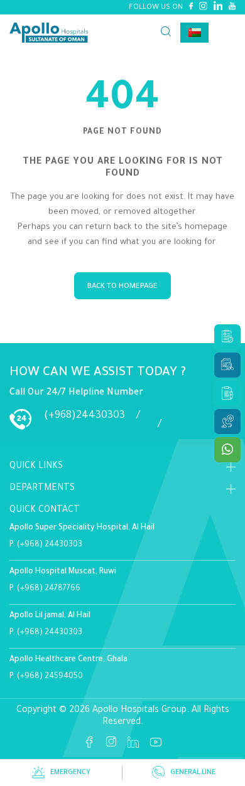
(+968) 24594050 (50, 676)
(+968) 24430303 (49, 545)
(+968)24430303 (84, 416)
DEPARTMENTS (42, 489)
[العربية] (194, 33)
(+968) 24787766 (48, 589)
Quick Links (36, 467)
